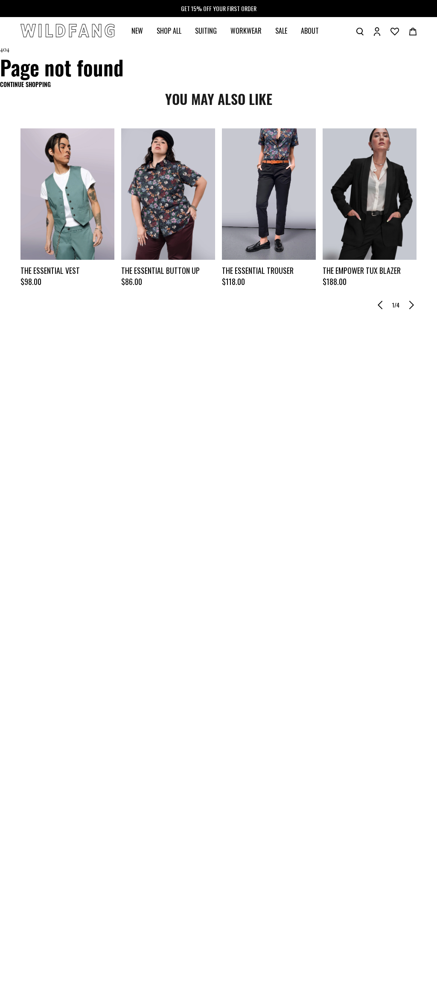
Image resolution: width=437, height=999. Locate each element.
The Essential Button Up (160, 270)
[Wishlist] (394, 31)
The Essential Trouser (258, 270)
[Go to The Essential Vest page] (67, 194)
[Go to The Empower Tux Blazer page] (370, 194)
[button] (380, 305)
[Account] (377, 31)
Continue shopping (25, 84)
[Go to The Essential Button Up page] (168, 194)
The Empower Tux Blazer (362, 270)
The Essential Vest (50, 270)
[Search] (360, 31)
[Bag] (413, 31)
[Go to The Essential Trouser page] (269, 194)
